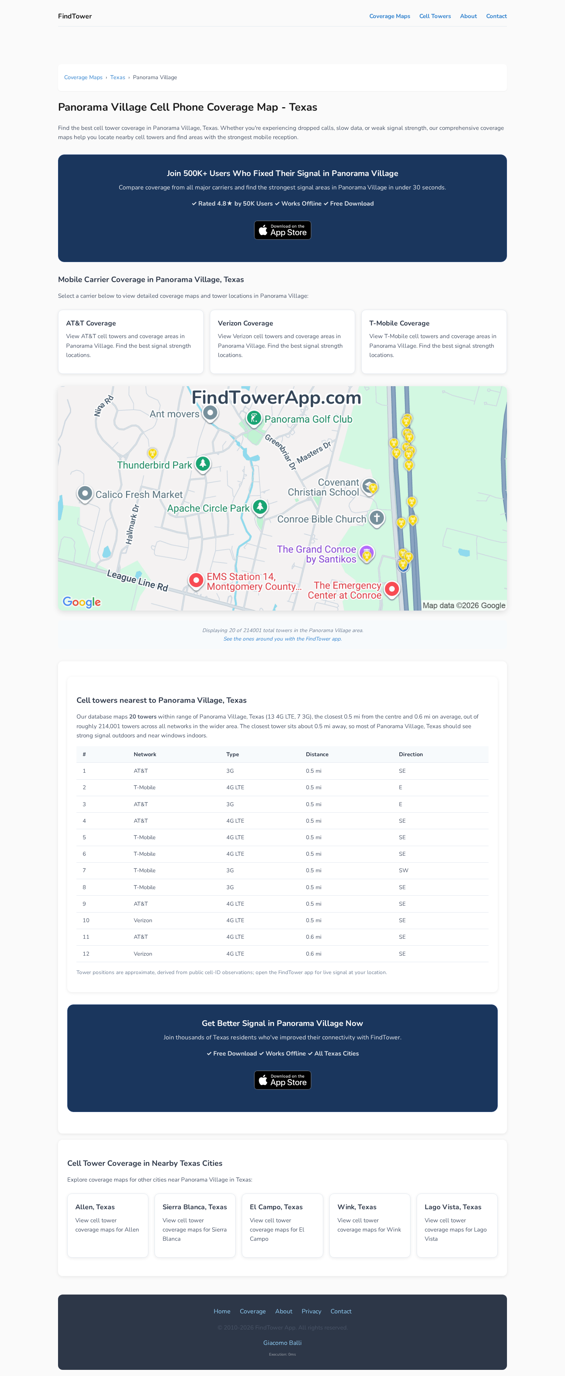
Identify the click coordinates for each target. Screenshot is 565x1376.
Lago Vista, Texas (453, 1207)
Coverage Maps (389, 16)
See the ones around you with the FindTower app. (282, 638)
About (468, 16)
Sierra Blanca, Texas (195, 1207)
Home (222, 1311)
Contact (496, 16)
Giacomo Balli (282, 1343)
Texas (117, 77)
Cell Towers (435, 16)
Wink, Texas (357, 1207)
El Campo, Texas (276, 1207)
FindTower (75, 16)
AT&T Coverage (91, 323)
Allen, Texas (95, 1207)
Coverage (253, 1311)
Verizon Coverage (245, 323)
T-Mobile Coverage (399, 323)
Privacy (311, 1311)
